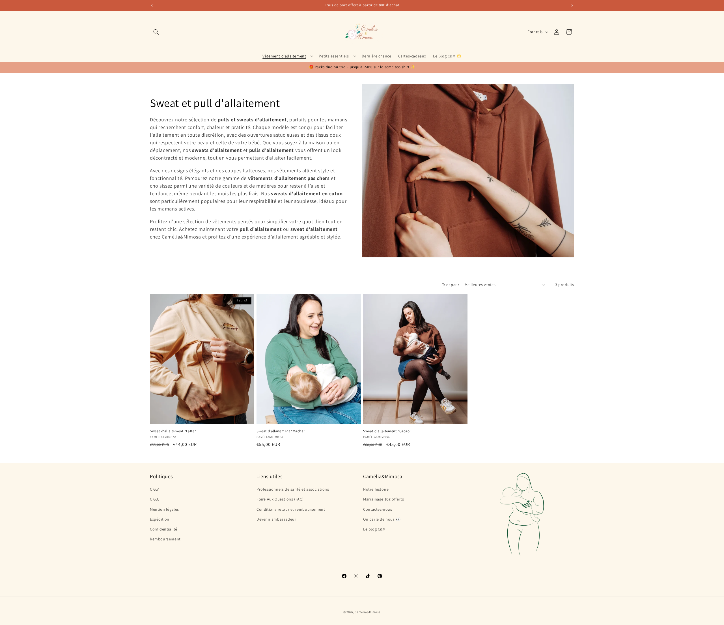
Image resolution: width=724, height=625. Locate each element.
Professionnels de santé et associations (293, 489)
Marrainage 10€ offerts (383, 499)
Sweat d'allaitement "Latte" (173, 431)
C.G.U (155, 499)
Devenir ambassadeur (276, 519)
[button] (156, 32)
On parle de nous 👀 (382, 519)
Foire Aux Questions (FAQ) (280, 499)
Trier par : (450, 284)
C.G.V (154, 489)
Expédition (159, 519)
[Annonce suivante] (572, 5)
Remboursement (165, 539)
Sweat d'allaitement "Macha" (281, 431)
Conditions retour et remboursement (291, 509)
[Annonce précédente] (152, 5)
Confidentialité (163, 529)
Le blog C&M (374, 529)
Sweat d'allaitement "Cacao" (387, 431)
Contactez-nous (377, 509)
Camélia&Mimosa (368, 612)
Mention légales (164, 509)
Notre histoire (376, 489)
